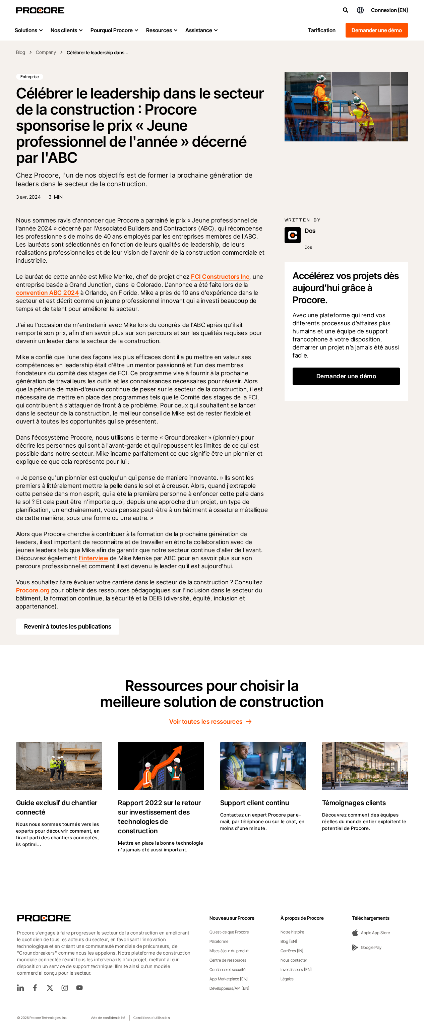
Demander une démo (377, 30)
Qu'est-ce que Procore (229, 931)
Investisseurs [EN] (296, 969)
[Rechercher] (346, 10)
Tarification (322, 30)
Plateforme (218, 941)
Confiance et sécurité (227, 969)
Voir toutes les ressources (205, 721)
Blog (20, 52)
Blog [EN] (289, 941)
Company (46, 52)
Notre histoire (292, 931)
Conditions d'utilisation (151, 1018)
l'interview (93, 558)
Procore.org (33, 590)
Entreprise (29, 76)
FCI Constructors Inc (220, 276)
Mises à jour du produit (229, 950)
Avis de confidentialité (108, 1018)
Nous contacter (294, 960)
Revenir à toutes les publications (67, 626)
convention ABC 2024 (47, 292)
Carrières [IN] (292, 950)
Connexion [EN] (389, 10)
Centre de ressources (227, 960)
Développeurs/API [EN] (229, 988)
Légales (287, 978)
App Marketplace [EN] (228, 978)
